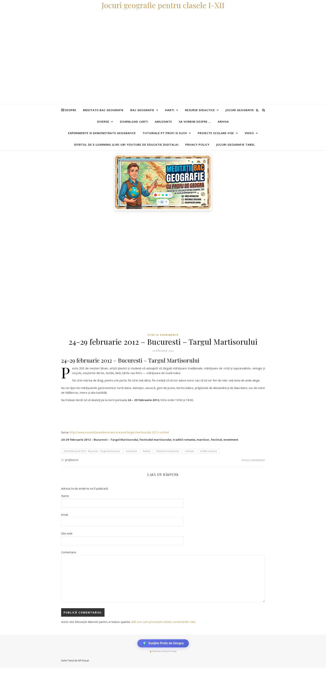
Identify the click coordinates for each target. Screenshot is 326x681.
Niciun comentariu (253, 460)
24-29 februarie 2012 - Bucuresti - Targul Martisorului (92, 451)
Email (64, 515)
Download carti (134, 121)
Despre (70, 110)
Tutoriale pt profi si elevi (165, 133)
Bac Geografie (142, 110)
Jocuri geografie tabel (235, 144)
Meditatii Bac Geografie (103, 110)
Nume (65, 496)
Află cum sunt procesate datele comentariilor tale (163, 622)
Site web (66, 533)
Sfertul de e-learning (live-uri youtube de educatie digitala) (126, 144)
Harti (169, 110)
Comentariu (68, 552)
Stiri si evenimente (163, 335)
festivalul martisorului (167, 451)
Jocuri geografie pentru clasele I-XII (163, 5)
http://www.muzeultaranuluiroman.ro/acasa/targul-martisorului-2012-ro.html (119, 432)
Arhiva (223, 121)
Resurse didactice (200, 110)
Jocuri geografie (240, 110)
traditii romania (208, 451)
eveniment (131, 451)
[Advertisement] (113, 240)
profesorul (71, 460)
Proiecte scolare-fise (216, 133)
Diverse (103, 121)
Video (249, 133)
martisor (189, 451)
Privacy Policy (197, 144)
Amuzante (163, 121)
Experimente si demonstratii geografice (102, 133)
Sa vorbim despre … (195, 121)
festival (146, 451)
